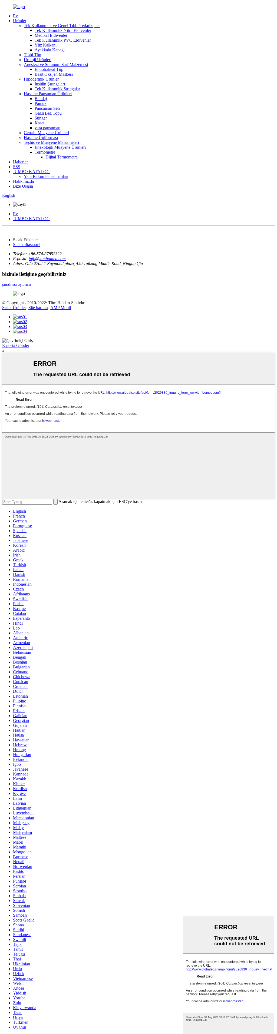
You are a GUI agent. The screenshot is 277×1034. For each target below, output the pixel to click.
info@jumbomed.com (47, 258)
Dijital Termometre (61, 157)
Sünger (41, 118)
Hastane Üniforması (41, 137)
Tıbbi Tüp (32, 54)
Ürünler (19, 20)
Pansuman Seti (47, 108)
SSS (16, 166)
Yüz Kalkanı (46, 45)
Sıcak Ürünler (14, 307)
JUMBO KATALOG (31, 171)
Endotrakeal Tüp (49, 69)
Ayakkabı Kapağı (50, 50)
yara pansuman (47, 127)
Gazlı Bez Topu (48, 113)
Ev (15, 16)
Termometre (45, 152)
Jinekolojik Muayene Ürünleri (60, 147)
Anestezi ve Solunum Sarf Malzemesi (56, 64)
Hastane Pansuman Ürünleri (48, 93)
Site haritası (38, 307)
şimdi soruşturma (16, 284)
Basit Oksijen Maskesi (54, 74)
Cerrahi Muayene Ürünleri (46, 132)
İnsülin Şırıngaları (50, 84)
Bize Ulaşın (23, 186)
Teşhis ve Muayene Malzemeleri (51, 142)
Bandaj (41, 98)
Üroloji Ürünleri (37, 59)
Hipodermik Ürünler (41, 79)
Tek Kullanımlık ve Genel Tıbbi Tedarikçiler (62, 25)
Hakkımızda (23, 181)
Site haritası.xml (26, 244)
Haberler (20, 162)
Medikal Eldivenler (51, 35)
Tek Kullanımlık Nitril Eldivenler (63, 30)
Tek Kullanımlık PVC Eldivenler (63, 40)
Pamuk (41, 103)
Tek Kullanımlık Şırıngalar (57, 89)
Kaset (39, 123)
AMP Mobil (60, 307)
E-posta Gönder (15, 345)
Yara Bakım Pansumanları (46, 176)
